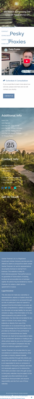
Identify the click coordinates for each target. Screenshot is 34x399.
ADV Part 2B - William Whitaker (12, 128)
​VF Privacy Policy (7, 136)
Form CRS (5, 120)
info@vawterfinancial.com (11, 177)
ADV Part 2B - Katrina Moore (11, 131)
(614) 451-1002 (8, 180)
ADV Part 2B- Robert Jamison (11, 133)
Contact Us (9, 96)
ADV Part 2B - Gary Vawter (10, 126)
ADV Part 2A (6, 123)
